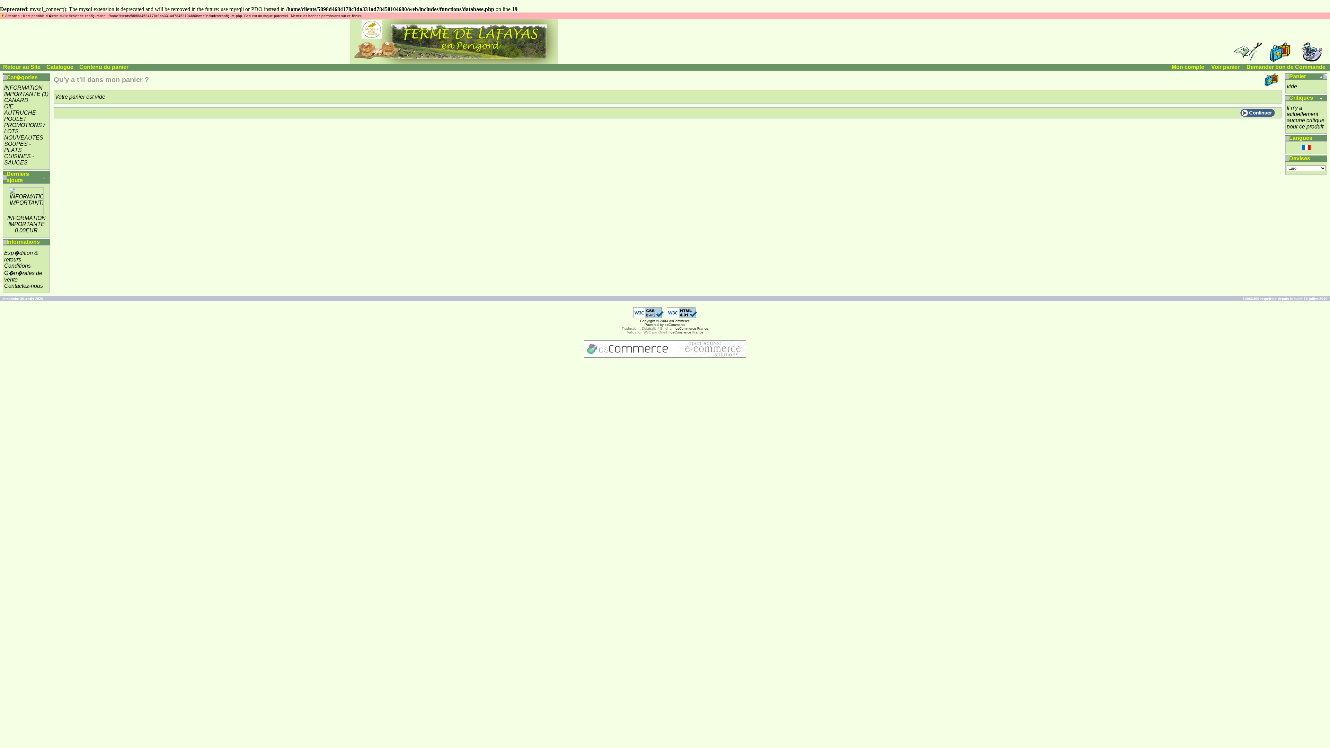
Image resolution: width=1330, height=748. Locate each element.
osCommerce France (691, 328)
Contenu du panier (103, 67)
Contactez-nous (23, 286)
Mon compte (1188, 67)
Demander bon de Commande (1286, 67)
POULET (15, 119)
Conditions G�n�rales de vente (23, 273)
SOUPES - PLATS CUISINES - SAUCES (19, 153)
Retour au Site (22, 67)
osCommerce (679, 321)
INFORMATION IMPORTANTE (23, 91)
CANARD (16, 100)
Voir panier (1225, 67)
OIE (9, 106)
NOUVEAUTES (23, 138)
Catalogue (59, 67)
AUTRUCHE (20, 113)
